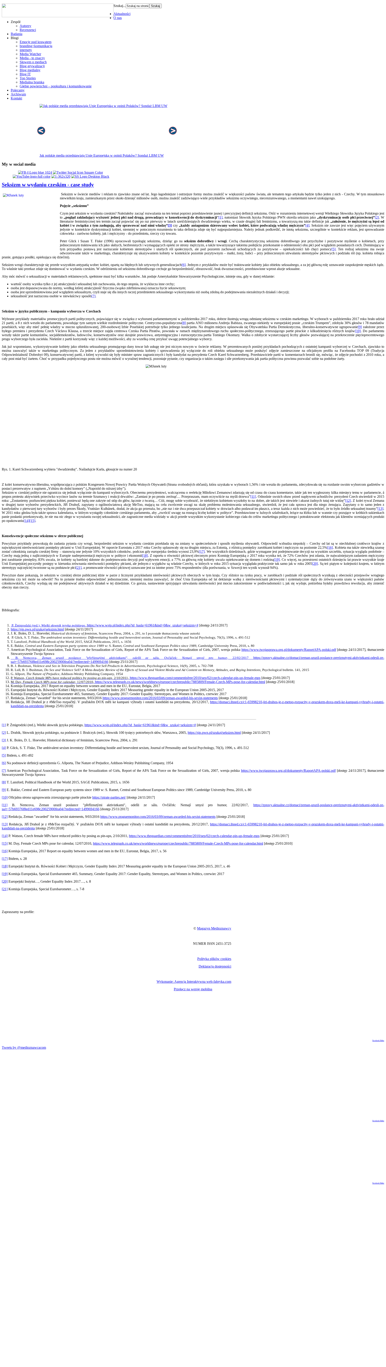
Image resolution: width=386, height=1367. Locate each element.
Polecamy (18, 90)
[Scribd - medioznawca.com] (60, 176)
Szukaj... (119, 6)
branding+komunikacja (36, 46)
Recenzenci (28, 30)
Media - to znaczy (32, 58)
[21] (79, 568)
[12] (348, 500)
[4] (307, 225)
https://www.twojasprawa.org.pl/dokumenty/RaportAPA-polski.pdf (288, 650)
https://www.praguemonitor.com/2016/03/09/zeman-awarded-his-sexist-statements (160, 698)
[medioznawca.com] (35, 172)
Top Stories (28, 78)
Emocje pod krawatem (35, 42)
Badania (16, 34)
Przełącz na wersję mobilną (193, 989)
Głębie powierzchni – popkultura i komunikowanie (56, 86)
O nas (117, 18)
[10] (358, 331)
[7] (93, 296)
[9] (360, 327)
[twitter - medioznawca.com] (78, 172)
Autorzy (25, 26)
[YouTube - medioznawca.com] (31, 176)
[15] (32, 521)
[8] (184, 323)
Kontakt (16, 98)
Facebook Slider (378, 1041)
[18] (145, 555)
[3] (170, 225)
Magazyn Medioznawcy (214, 928)
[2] (377, 217)
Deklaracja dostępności (215, 966)
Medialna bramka (32, 82)
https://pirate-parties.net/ (109, 797)
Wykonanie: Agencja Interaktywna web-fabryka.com (194, 981)
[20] (315, 563)
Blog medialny (30, 70)
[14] (26, 521)
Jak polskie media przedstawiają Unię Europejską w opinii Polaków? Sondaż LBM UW (102, 155)
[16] (330, 547)
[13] (380, 509)
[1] (220, 217)
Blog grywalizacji (32, 66)
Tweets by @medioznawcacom (24, 1047)
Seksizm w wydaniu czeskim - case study (48, 185)
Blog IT (25, 74)
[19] (277, 559)
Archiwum (18, 94)
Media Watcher (30, 54)
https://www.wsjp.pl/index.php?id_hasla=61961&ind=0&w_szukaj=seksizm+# (104, 625)
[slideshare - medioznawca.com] (90, 176)
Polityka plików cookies (214, 959)
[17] (202, 551)
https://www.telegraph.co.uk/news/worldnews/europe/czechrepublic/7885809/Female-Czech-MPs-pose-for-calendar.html (138, 682)
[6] (184, 265)
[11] (253, 496)
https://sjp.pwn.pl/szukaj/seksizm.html (37, 629)
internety (26, 50)
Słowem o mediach (33, 62)
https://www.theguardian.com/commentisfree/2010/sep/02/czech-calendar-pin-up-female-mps (135, 678)
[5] (333, 249)
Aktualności (121, 14)
